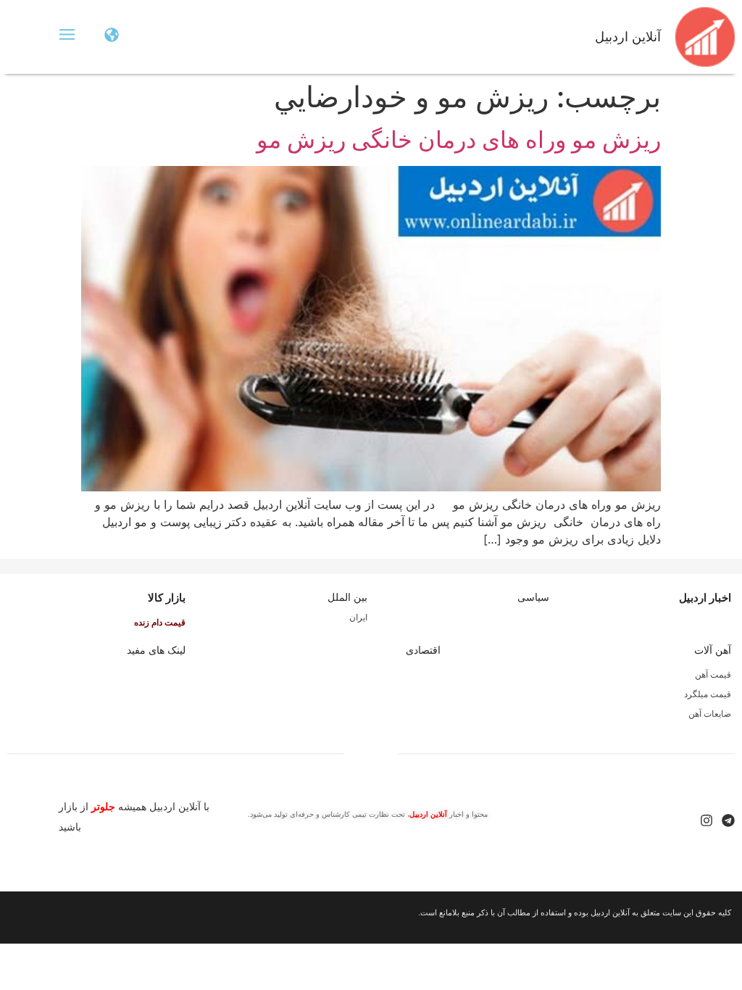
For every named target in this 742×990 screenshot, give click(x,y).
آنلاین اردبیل (628, 37)
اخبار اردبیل (705, 597)
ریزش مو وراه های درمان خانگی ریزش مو (459, 139)
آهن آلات (712, 650)
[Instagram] (706, 820)
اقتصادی (423, 650)
